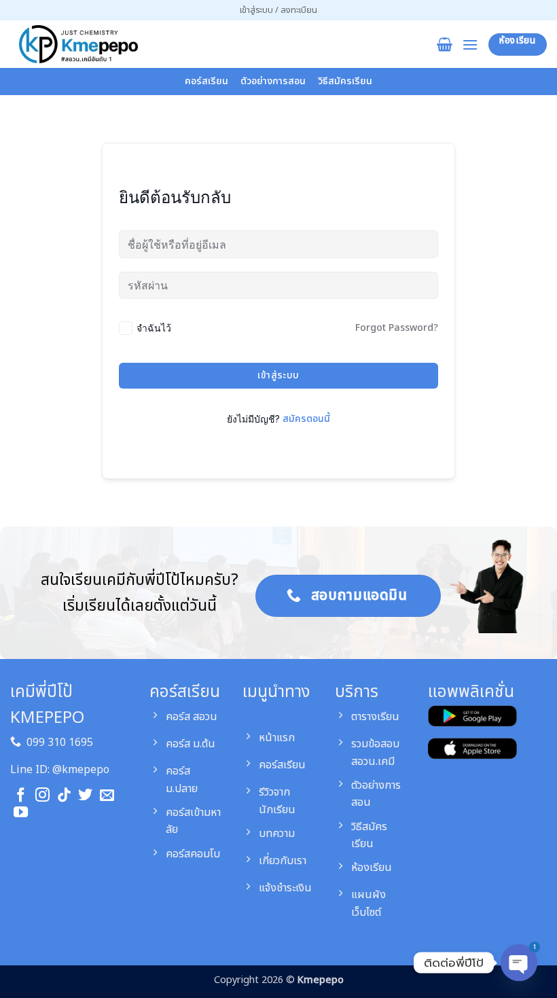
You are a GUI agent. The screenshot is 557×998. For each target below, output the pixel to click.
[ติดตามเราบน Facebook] (21, 796)
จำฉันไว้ (154, 328)
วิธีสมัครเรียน (345, 81)
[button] (278, 10)
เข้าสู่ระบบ (278, 375)
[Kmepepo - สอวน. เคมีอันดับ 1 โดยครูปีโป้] (78, 44)
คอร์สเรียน (206, 81)
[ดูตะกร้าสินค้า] (444, 44)
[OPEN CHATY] (519, 964)
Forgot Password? (396, 328)
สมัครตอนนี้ (306, 419)
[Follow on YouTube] (21, 813)
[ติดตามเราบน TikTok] (64, 796)
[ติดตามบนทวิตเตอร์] (85, 796)
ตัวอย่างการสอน (273, 81)
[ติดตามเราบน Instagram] (42, 796)
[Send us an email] (107, 796)
